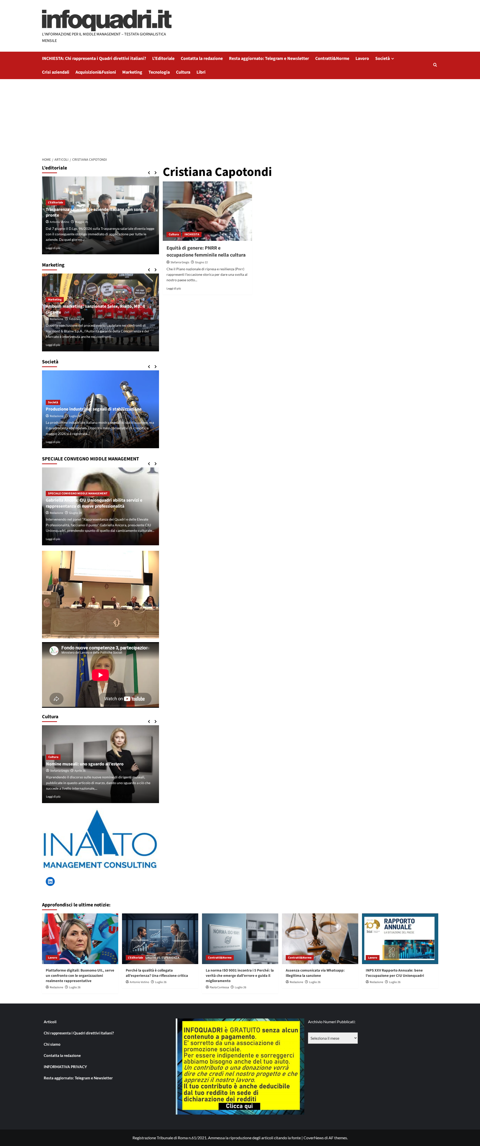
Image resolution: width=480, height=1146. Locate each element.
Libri (201, 72)
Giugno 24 (75, 513)
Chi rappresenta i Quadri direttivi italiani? (79, 1033)
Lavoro (362, 58)
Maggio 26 (81, 222)
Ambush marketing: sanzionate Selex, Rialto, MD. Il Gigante (95, 309)
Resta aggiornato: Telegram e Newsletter (269, 58)
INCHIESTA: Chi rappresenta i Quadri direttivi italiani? (94, 58)
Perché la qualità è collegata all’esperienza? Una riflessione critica (157, 973)
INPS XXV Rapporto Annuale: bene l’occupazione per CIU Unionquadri (395, 973)
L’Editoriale (163, 58)
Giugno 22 (201, 262)
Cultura (183, 72)
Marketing (132, 72)
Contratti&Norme (332, 58)
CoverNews (314, 1137)
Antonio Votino (59, 222)
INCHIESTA (191, 234)
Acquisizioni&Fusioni (96, 72)
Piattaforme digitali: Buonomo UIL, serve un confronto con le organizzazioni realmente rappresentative (80, 976)
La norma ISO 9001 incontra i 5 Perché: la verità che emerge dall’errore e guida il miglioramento (240, 976)
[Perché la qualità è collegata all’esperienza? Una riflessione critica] (160, 938)
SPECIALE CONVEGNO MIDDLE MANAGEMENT (78, 493)
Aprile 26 (79, 771)
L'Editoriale (55, 202)
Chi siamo (52, 1044)
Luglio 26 (74, 416)
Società (382, 58)
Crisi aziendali (55, 72)
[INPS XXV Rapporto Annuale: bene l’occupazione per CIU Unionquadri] (400, 938)
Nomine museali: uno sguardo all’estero (84, 764)
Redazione (56, 319)
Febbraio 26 (76, 319)
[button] (435, 65)
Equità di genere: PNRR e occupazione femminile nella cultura (206, 252)
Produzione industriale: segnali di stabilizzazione (94, 409)
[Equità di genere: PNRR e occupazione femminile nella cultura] (207, 211)
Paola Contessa (219, 987)
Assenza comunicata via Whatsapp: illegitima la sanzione (315, 973)
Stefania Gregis (179, 262)
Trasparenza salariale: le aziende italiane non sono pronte (94, 212)
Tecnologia (159, 72)
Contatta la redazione (202, 58)
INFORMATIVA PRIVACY (65, 1066)
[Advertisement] (240, 116)
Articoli (50, 1021)
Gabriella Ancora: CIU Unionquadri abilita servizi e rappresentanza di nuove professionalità (94, 503)
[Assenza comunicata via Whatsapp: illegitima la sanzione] (320, 938)
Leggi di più (173, 288)
